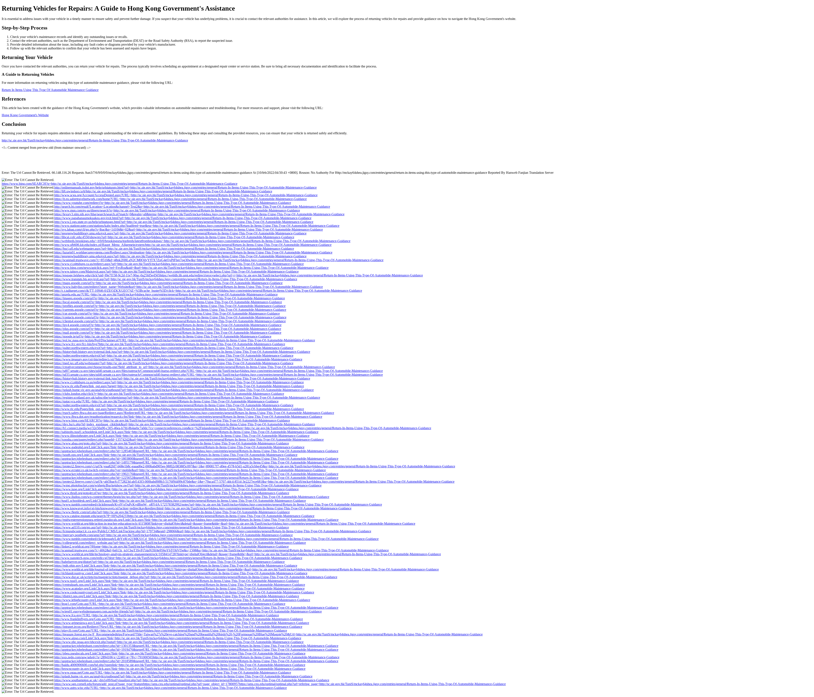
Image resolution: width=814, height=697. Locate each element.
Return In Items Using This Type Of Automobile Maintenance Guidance (50, 90)
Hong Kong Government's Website (25, 115)
